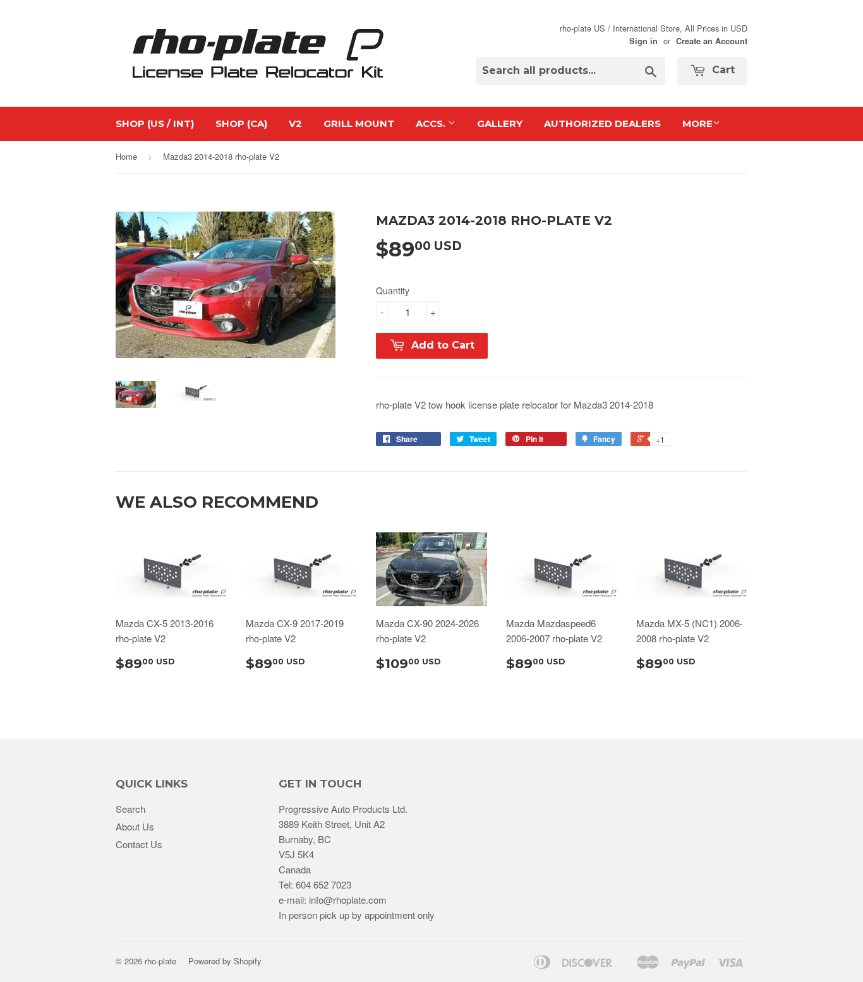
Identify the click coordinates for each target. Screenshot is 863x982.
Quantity (392, 290)
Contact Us (139, 844)
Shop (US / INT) (155, 123)
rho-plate (160, 961)
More (697, 123)
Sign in (643, 41)
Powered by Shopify (225, 961)
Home (126, 156)
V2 (295, 123)
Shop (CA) (241, 123)
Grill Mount (358, 123)
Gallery (499, 123)
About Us (135, 826)
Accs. (432, 123)
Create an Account (711, 41)
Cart (722, 70)
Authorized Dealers (602, 123)
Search (130, 808)
